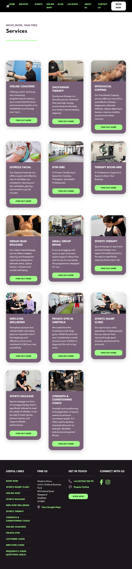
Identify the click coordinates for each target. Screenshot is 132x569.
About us (87, 6)
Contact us (102, 6)
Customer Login (15, 539)
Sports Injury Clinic (17, 487)
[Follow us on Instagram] (108, 482)
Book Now (118, 6)
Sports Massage (15, 499)
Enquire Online (81, 487)
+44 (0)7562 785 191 (84, 481)
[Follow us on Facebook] (101, 482)
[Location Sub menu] (80, 4)
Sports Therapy (15, 511)
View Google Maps (51, 507)
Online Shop (50, 6)
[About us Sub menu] (93, 6)
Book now (12, 481)
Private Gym (13, 533)
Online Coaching (16, 527)
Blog (60, 4)
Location (72, 4)
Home (12, 4)
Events (39, 4)
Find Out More (23, 120)
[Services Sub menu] (30, 4)
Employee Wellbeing (17, 505)
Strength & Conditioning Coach (18, 519)
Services (23, 4)
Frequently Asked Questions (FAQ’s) (16, 553)
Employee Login (15, 545)
